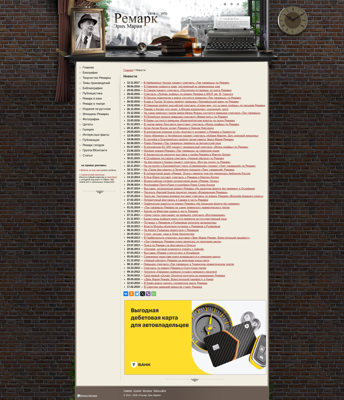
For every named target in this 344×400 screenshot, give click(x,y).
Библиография (93, 88)
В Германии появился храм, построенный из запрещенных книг (182, 86)
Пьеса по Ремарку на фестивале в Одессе (170, 245)
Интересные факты (96, 134)
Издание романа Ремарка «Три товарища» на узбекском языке (181, 150)
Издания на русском (96, 108)
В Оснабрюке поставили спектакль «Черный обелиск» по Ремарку (184, 158)
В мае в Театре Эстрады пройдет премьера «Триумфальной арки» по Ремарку (191, 101)
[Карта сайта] (231, 4)
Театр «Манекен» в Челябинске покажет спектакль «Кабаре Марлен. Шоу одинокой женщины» (201, 135)
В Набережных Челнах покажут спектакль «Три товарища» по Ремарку (187, 82)
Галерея (88, 129)
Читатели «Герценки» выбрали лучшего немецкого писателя (180, 271)
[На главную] (224, 4)
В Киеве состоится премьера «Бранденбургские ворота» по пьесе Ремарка (189, 120)
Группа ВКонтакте (95, 150)
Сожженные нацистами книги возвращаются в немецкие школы (182, 256)
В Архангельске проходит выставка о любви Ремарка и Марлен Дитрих (187, 154)
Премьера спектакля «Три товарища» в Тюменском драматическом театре (189, 264)
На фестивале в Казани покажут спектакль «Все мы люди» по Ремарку (187, 162)
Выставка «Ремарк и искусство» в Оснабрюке (171, 252)
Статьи (87, 155)
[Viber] (148, 293)
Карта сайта (160, 390)
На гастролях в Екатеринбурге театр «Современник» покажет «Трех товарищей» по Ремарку (200, 165)
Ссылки (137, 390)
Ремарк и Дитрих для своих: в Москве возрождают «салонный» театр (186, 109)
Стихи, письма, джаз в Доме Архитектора (169, 233)
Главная (88, 67)
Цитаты (88, 124)
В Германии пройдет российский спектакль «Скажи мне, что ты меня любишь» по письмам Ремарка (204, 105)
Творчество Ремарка (97, 77)
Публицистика (92, 93)
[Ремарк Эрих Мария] (135, 28)
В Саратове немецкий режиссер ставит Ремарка (173, 286)
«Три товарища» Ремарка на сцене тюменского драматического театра (187, 207)
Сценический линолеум (93, 175)
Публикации (91, 139)
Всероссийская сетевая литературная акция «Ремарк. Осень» (181, 181)
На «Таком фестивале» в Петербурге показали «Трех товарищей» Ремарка (189, 169)
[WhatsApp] (153, 293)
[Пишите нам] (237, 4)
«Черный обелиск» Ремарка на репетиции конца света (176, 260)
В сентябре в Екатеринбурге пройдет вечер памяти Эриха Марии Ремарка (189, 139)
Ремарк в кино (92, 98)
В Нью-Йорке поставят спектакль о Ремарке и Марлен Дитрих (181, 177)
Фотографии (91, 119)
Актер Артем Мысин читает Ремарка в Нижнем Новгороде (179, 128)
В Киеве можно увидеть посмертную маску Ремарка (175, 283)
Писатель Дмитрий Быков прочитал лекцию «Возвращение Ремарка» (186, 192)
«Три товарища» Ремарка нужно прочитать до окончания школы (182, 241)
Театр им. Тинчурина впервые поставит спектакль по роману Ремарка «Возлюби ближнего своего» (203, 196)
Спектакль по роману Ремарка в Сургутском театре (175, 267)
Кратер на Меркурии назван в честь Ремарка (171, 211)
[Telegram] (137, 293)
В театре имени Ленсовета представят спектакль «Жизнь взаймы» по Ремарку (191, 124)
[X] (142, 293)
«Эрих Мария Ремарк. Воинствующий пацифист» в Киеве (178, 279)
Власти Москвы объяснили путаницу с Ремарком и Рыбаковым (182, 226)
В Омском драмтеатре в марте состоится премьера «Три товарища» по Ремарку (192, 97)
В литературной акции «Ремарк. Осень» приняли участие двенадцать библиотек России (197, 173)
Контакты (147, 390)
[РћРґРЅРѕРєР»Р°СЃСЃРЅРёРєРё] (131, 293)
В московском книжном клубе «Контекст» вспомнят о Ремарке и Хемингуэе (189, 131)
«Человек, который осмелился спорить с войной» (174, 249)
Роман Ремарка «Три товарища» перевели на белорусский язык (182, 143)
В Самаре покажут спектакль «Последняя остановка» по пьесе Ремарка (187, 90)
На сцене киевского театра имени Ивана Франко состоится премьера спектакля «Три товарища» (202, 112)
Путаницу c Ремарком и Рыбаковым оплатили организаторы (180, 222)
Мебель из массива (91, 170)
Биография (90, 72)
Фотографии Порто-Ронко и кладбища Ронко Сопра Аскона (179, 184)
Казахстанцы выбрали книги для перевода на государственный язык (185, 218)
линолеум (112, 177)
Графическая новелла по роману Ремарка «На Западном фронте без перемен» (192, 203)
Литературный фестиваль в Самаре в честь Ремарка (176, 199)
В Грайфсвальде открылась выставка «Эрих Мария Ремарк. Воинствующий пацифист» (197, 237)
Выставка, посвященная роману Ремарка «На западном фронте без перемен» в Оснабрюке (199, 188)
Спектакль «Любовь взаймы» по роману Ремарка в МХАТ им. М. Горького (188, 94)
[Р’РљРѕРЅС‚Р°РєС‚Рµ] (125, 293)
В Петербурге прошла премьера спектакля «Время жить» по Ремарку (186, 116)
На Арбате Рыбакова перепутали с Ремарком (171, 230)
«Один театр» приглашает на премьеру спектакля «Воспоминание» (184, 215)
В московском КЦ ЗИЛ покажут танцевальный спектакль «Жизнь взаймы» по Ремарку (196, 146)
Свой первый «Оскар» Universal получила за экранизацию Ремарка (184, 275)
